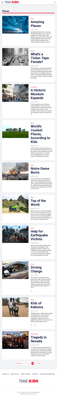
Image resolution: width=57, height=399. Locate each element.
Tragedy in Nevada (39, 339)
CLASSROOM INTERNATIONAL (47, 374)
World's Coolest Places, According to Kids (40, 134)
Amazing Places (37, 24)
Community (34, 87)
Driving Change (36, 269)
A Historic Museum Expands (38, 94)
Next (39, 363)
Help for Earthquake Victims (39, 235)
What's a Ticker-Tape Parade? (40, 58)
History (33, 51)
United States (34, 334)
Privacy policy (14, 374)
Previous (19, 363)
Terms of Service (26, 374)
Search (55, 2)
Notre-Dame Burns (40, 170)
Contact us (5, 374)
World (32, 18)
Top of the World (38, 203)
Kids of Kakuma (37, 305)
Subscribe (35, 374)
